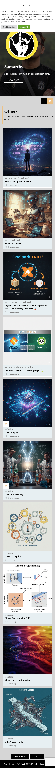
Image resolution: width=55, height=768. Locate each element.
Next (37, 757)
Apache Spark (12, 432)
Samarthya (15, 66)
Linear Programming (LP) (17, 618)
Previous (20, 757)
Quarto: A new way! (14, 494)
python (14, 302)
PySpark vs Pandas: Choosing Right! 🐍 (24, 370)
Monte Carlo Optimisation (17, 680)
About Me (14, 80)
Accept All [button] (24, 27)
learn (7, 178)
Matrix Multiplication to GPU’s (20, 181)
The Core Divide (13, 243)
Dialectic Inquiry (13, 556)
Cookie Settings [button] (9, 27)
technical (25, 178)
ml (15, 178)
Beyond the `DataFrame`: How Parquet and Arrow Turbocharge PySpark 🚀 (26, 307)
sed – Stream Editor (14, 742)
